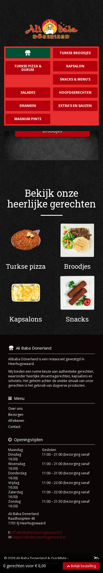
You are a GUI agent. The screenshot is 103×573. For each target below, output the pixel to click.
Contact (14, 426)
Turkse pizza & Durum (27, 68)
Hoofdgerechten (75, 92)
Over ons (15, 408)
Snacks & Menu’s (75, 79)
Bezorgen (15, 414)
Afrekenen (16, 420)
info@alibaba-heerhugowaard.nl (37, 532)
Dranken (28, 105)
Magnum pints (27, 119)
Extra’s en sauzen (75, 105)
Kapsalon (75, 66)
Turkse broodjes (75, 53)
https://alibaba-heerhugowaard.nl (39, 537)
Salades (28, 92)
